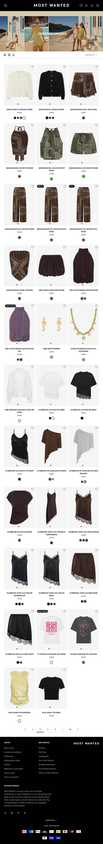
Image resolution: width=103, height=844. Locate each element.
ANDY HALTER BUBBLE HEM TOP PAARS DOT (19, 350)
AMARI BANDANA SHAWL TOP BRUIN (19, 290)
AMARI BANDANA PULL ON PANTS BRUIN (19, 229)
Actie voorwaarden (11, 777)
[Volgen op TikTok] (25, 813)
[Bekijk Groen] (51, 179)
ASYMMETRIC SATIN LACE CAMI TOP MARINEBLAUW (19, 594)
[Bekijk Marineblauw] (83, 540)
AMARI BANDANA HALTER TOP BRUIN (19, 168)
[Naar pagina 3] (78, 729)
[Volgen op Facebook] (5, 813)
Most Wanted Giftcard (47, 769)
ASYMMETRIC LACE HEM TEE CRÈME (51, 410)
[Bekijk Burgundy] (21, 118)
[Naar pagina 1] (25, 729)
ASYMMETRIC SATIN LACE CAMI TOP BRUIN (83, 532)
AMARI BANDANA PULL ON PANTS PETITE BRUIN (51, 230)
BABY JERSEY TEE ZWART (51, 713)
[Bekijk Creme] (24, 118)
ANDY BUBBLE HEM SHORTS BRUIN (51, 290)
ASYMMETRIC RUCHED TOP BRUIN (19, 532)
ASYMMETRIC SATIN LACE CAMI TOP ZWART (51, 594)
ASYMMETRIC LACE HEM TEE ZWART (83, 410)
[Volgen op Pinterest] (18, 813)
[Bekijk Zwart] (15, 118)
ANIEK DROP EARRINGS (51, 349)
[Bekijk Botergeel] (19, 721)
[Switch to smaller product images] (9, 54)
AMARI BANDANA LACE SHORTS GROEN (83, 168)
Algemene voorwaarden (13, 769)
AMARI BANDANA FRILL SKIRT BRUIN (83, 109)
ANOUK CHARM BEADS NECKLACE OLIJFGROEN (83, 350)
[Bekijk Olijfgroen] (83, 359)
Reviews (42, 748)
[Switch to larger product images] (5, 54)
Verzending (8, 756)
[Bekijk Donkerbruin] (51, 543)
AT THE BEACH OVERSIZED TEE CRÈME (51, 654)
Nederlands (50, 820)
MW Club (42, 752)
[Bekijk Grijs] (53, 479)
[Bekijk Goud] (51, 357)
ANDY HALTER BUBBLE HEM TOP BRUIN (83, 290)
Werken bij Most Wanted (48, 773)
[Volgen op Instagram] (12, 813)
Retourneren (9, 748)
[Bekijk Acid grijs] (83, 662)
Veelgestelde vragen (12, 760)
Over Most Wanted (46, 760)
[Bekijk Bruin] (18, 118)
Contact (7, 765)
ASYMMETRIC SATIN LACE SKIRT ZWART (19, 654)
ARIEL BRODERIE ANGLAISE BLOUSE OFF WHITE (19, 411)
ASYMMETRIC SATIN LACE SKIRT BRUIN (83, 593)
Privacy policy (9, 773)
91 (70, 729)
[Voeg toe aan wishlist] (33, 67)
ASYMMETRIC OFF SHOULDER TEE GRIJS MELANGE (83, 472)
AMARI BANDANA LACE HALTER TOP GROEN (51, 169)
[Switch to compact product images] (13, 54)
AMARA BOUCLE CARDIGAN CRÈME (19, 109)
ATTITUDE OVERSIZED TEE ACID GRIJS (83, 654)
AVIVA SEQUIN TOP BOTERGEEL (19, 713)
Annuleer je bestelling (12, 752)
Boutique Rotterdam (47, 765)
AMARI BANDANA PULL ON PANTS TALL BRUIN (83, 230)
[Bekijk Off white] (19, 421)
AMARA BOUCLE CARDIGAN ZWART (51, 109)
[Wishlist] (81, 5)
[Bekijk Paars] (85, 298)
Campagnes (43, 756)
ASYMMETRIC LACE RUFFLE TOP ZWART (19, 471)
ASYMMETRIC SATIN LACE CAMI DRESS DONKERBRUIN (51, 533)
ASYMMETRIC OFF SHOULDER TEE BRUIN (51, 471)
